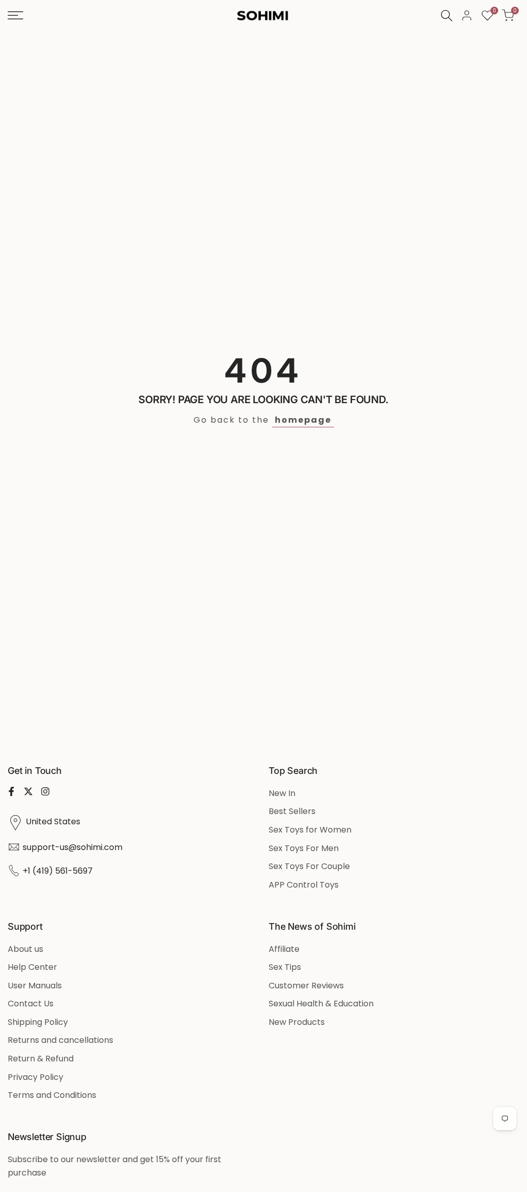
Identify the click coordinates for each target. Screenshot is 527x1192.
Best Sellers (292, 811)
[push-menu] (15, 15)
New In (282, 793)
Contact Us (31, 1003)
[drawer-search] (446, 16)
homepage (303, 420)
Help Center (32, 967)
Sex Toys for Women (310, 830)
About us (25, 949)
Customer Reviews (306, 985)
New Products (297, 1022)
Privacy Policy (35, 1077)
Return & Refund (41, 1058)
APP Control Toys (304, 885)
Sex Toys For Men (304, 848)
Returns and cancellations (60, 1040)
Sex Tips (285, 967)
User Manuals (35, 985)
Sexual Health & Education (321, 1003)
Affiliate (284, 949)
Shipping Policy (38, 1022)
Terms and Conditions (52, 1095)
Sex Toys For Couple (309, 866)
